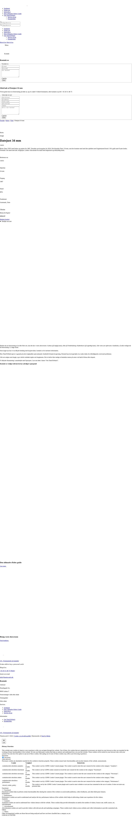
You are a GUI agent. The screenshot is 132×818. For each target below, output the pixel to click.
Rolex (7, 120)
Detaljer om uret (7, 221)
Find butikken (4, 640)
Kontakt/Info (12, 19)
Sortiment (7, 8)
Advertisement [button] (6, 804)
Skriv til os (10, 42)
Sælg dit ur (7, 12)
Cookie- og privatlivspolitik (22, 736)
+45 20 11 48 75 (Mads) (7, 671)
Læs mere (3, 566)
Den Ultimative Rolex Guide (12, 13)
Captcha (4, 78)
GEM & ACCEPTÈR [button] (8, 815)
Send (3, 80)
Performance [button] (6, 793)
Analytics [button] (5, 799)
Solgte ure (7, 10)
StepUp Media (45, 736)
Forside (2, 120)
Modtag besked (4, 219)
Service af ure (12, 17)
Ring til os (3, 42)
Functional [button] (5, 788)
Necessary (7, 757)
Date (12, 120)
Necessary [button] (5, 755)
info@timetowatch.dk (6, 677)
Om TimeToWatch (9, 15)
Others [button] (4, 810)
